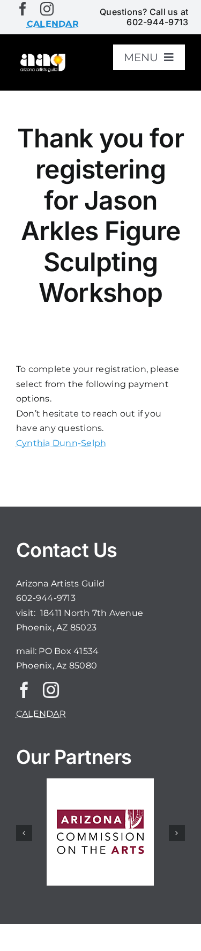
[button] (24, 833)
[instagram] (47, 9)
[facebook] (22, 9)
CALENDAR (41, 714)
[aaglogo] (42, 56)
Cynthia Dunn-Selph (61, 443)
